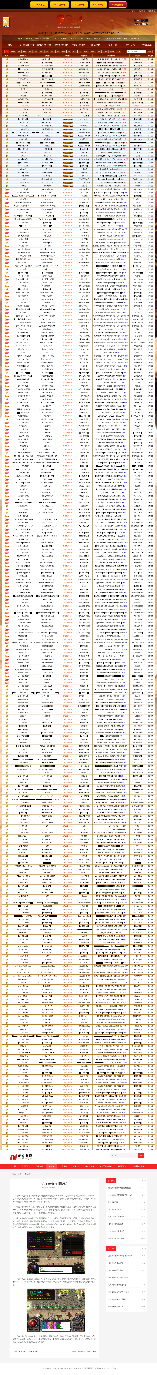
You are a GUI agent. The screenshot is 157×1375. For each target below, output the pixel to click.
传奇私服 (39, 1166)
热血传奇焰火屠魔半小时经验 (118, 1292)
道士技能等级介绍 (114, 1209)
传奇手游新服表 (106, 1166)
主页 (14, 1166)
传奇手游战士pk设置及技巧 (87, 1351)
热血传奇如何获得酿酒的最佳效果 (120, 1195)
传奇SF (51, 1166)
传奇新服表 (89, 1166)
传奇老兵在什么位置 (115, 1263)
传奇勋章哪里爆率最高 (116, 1217)
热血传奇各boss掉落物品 (117, 1299)
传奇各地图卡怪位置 (115, 1306)
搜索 (141, 1155)
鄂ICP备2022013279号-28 (106, 1368)
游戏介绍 (76, 1166)
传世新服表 (121, 1166)
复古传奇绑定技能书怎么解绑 (28, 1351)
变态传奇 (63, 1166)
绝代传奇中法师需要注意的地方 (119, 1188)
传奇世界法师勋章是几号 (117, 1285)
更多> (144, 1180)
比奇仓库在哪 (113, 1202)
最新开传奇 (26, 1166)
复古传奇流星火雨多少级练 (118, 1277)
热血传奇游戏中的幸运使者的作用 (120, 1256)
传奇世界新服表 (138, 1166)
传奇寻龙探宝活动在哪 (116, 1238)
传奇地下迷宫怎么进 (115, 1224)
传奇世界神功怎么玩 (115, 1270)
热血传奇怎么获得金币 (116, 1231)
